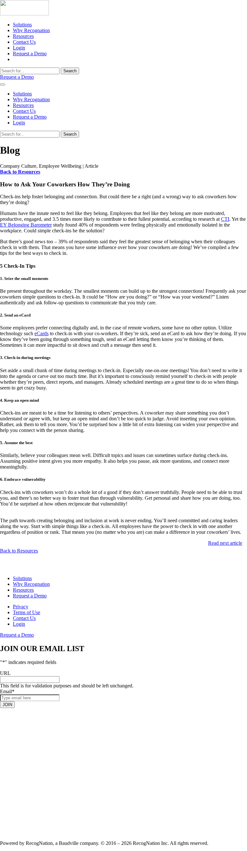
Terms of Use (26, 612)
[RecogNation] (24, 13)
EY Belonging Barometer (26, 225)
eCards (41, 333)
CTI (225, 219)
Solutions (22, 24)
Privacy (20, 606)
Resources (23, 36)
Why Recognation (31, 30)
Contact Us (24, 42)
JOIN (7, 704)
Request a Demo (30, 53)
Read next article (225, 543)
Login (19, 47)
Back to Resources (19, 550)
